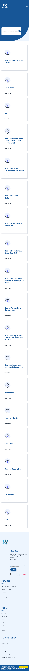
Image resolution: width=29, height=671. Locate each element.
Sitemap (3, 630)
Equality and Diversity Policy (8, 657)
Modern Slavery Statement (7, 654)
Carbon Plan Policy (6, 651)
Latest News (4, 627)
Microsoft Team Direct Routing (8, 586)
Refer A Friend (4, 649)
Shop (2, 624)
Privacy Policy (4, 643)
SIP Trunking (4, 592)
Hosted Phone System (6, 589)
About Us (3, 613)
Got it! (24, 666)
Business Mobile (5, 600)
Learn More (8, 68)
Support (3, 622)
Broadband (4, 595)
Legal (2, 646)
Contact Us (4, 616)
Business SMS (4, 597)
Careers (3, 619)
